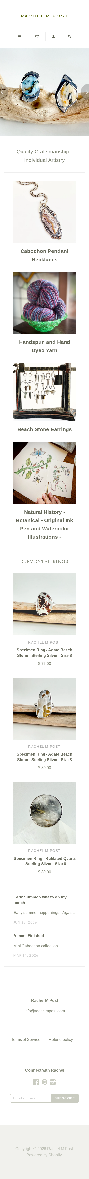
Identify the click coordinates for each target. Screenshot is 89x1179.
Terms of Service (25, 1039)
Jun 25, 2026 (25, 922)
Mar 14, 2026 (26, 955)
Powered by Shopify (44, 1155)
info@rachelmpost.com (44, 1011)
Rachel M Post (44, 16)
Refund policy (61, 1039)
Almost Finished (28, 936)
